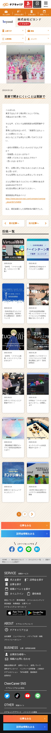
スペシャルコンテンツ (35, 600)
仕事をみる (25, 525)
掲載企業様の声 (10, 665)
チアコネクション (11, 672)
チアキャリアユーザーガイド (15, 607)
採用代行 (7, 676)
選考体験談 (21, 600)
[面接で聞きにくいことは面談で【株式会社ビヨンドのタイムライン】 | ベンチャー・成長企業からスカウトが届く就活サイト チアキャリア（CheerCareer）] (12, 4)
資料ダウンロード (11, 669)
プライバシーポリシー (12, 640)
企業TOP (14, 31)
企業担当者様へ (18, 654)
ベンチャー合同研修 (27, 669)
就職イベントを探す (20, 589)
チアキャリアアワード (12, 712)
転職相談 (16, 604)
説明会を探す (36, 579)
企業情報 (14, 38)
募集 (40, 31)
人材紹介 (40, 669)
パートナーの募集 (30, 712)
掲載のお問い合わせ (20, 659)
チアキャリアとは (19, 630)
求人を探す (15, 579)
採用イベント (23, 665)
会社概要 (7, 636)
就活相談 (7, 604)
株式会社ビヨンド (17, 559)
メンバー (40, 38)
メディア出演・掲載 (34, 636)
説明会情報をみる (25, 533)
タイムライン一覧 (34, 559)
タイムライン (17, 593)
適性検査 (36, 593)
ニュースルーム (19, 636)
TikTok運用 (24, 672)
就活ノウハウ (9, 600)
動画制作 (33, 672)
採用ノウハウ (36, 665)
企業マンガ (26, 604)
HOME (4, 559)
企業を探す (15, 584)
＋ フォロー (24, 24)
